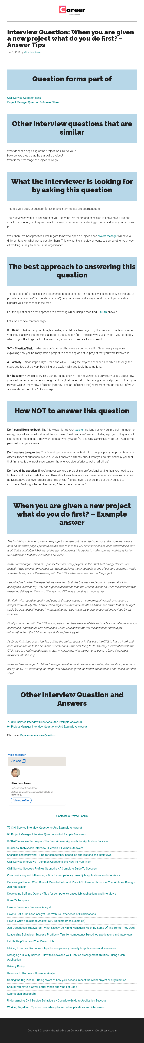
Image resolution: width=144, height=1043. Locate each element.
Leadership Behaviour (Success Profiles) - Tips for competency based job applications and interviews (70, 934)
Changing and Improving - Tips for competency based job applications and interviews (59, 855)
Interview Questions (45, 735)
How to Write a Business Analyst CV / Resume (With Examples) (46, 921)
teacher (79, 429)
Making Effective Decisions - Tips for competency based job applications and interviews (61, 948)
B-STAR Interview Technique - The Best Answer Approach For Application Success (57, 841)
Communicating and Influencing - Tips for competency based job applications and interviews (63, 875)
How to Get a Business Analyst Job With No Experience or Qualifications (51, 914)
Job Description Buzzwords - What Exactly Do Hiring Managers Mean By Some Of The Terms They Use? (71, 927)
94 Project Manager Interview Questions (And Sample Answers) (46, 834)
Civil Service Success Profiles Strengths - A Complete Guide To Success (52, 868)
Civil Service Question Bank (24, 97)
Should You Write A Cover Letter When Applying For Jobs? (42, 987)
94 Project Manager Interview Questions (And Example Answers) (47, 726)
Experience (26, 735)
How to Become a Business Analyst (29, 907)
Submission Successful (21, 993)
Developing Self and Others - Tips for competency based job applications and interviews (61, 893)
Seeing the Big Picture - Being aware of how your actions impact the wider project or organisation (66, 980)
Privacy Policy (16, 966)
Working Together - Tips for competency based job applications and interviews (55, 1007)
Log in (113, 1030)
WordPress (101, 1030)
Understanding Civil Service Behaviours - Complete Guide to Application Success (56, 1000)
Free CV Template (18, 900)
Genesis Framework (81, 1030)
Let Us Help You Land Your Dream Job (30, 941)
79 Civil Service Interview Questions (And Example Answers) (44, 722)
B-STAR (102, 312)
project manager (107, 236)
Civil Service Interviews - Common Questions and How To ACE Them (49, 861)
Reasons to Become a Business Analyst (31, 973)
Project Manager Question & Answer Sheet (33, 102)
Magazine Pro (58, 1030)
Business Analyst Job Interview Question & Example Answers (45, 848)
